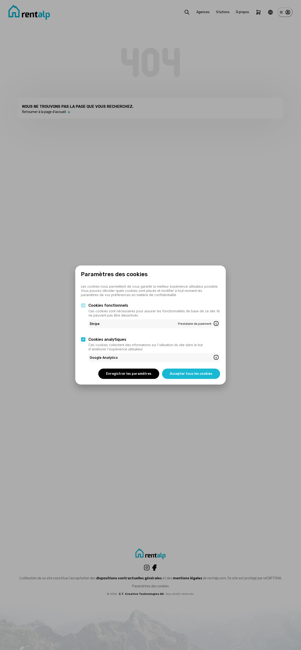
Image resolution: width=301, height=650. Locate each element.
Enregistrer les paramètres (128, 373)
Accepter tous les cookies (191, 373)
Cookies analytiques (107, 339)
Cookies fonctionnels (108, 305)
